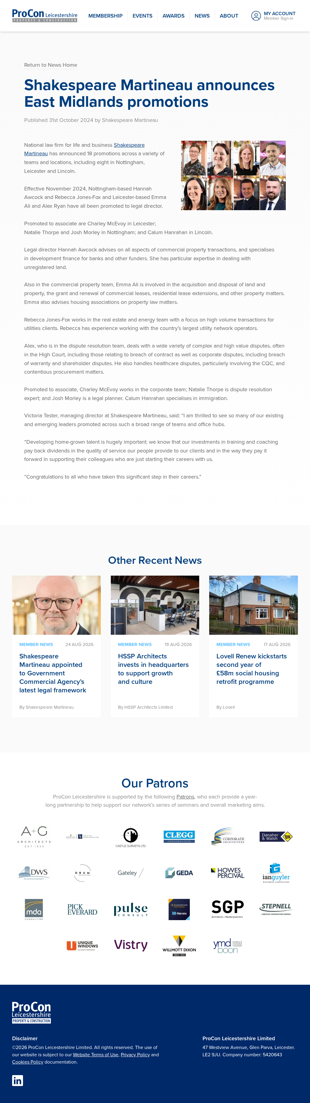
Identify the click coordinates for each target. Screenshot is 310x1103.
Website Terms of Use (95, 1054)
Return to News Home (50, 65)
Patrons (185, 796)
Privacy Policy (135, 1054)
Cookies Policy (27, 1061)
